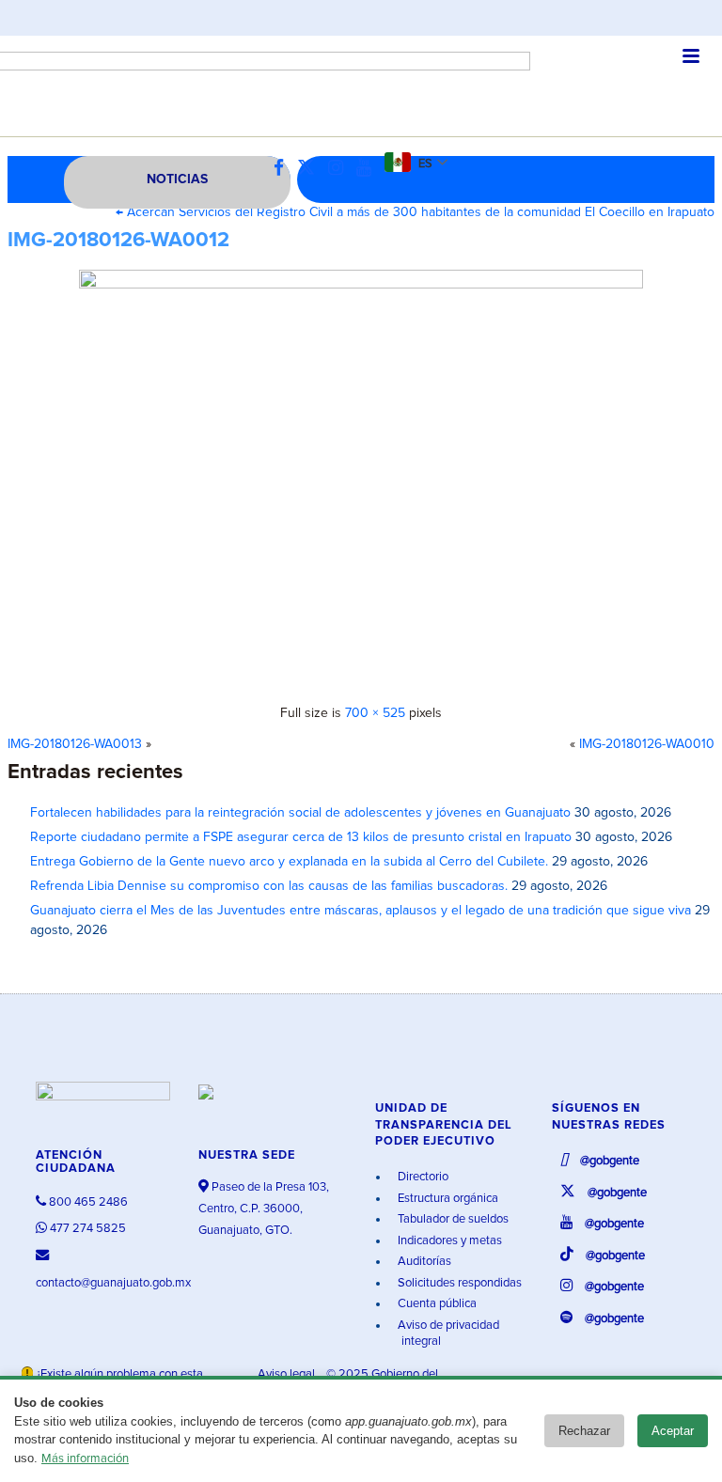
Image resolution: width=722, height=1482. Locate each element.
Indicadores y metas (448, 1241)
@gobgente (608, 1161)
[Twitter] (310, 169)
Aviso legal (288, 1374)
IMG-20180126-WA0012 (118, 240)
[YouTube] (368, 169)
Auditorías (423, 1262)
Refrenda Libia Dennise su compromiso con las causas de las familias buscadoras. (269, 886)
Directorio (421, 1177)
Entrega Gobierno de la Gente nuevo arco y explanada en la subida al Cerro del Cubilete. (289, 861)
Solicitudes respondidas (458, 1283)
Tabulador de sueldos (452, 1219)
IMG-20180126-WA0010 (646, 744)
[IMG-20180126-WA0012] (361, 480)
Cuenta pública (436, 1304)
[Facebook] (283, 169)
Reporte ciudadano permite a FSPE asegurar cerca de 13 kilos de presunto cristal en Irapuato (301, 837)
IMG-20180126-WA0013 (75, 744)
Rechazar (584, 1431)
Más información (85, 1459)
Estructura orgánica (446, 1199)
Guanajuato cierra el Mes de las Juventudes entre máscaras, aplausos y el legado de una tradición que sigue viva (360, 910)
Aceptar (672, 1431)
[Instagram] (340, 169)
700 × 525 (375, 713)
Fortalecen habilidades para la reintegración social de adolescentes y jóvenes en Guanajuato (300, 812)
